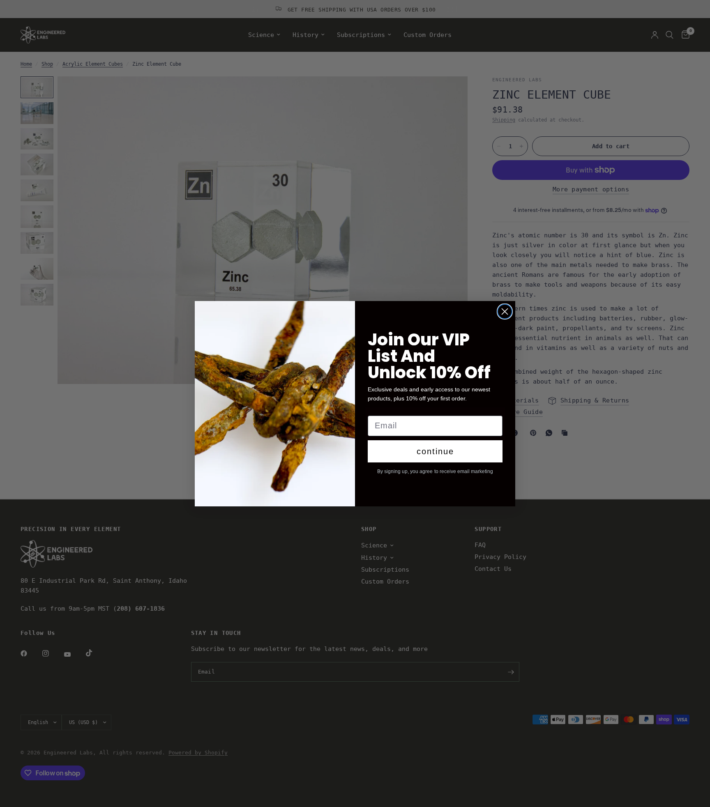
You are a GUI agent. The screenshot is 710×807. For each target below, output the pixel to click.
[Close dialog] (505, 311)
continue (435, 451)
